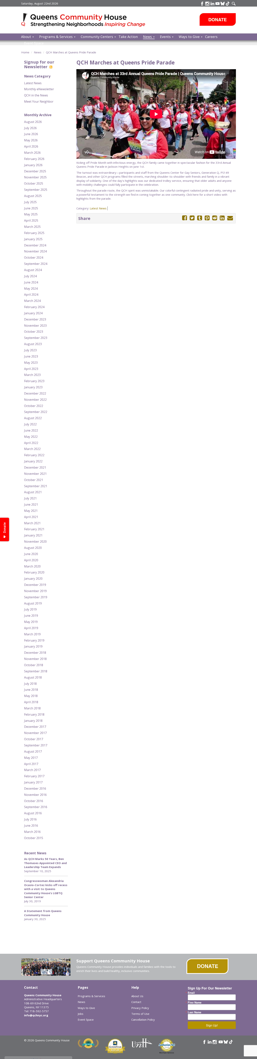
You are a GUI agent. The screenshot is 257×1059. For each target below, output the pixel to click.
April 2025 (31, 220)
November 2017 (35, 733)
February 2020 (34, 572)
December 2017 (35, 727)
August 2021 (33, 492)
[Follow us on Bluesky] (223, 4)
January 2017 (33, 782)
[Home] (25, 19)
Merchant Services (166, 1053)
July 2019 (30, 609)
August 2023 (33, 344)
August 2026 (33, 122)
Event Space (34, 43)
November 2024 (35, 251)
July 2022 (30, 424)
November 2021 (35, 474)
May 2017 (31, 758)
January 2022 (33, 461)
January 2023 (33, 387)
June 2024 (31, 282)
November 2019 (35, 591)
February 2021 (34, 529)
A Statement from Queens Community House (43, 913)
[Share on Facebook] (184, 218)
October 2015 (33, 838)
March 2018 (32, 708)
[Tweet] (192, 218)
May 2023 (31, 363)
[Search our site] (234, 4)
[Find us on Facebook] (202, 4)
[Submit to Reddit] (214, 218)
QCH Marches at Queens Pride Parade (71, 52)
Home (25, 52)
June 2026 (31, 134)
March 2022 (32, 449)
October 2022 (33, 406)
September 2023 (35, 338)
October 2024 (33, 257)
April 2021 (31, 517)
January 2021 (33, 535)
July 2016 (30, 819)
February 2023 (34, 381)
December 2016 (35, 788)
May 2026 (31, 140)
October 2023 (33, 332)
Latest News (33, 83)
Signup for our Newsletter (39, 64)
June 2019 (31, 616)
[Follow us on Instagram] (215, 1042)
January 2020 (33, 578)
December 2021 (35, 467)
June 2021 (31, 504)
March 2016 (32, 832)
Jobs (80, 1014)
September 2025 (35, 190)
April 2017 (31, 764)
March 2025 (32, 227)
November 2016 (35, 795)
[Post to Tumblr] (199, 218)
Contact (136, 1002)
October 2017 (33, 739)
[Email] (230, 218)
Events (166, 36)
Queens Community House (88, 20)
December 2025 (35, 171)
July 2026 (30, 128)
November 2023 (35, 325)
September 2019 (35, 597)
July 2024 (30, 276)
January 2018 (33, 721)
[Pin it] (207, 218)
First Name (194, 1002)
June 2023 (31, 356)
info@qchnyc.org (36, 1015)
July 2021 (30, 498)
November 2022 (35, 400)
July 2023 (30, 350)
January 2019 (33, 646)
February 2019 (34, 640)
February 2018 (34, 714)
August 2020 (33, 548)
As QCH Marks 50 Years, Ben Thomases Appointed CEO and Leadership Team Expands (45, 863)
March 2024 (32, 301)
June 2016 (31, 825)
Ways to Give (190, 36)
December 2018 (35, 653)
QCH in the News (36, 95)
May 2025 (31, 214)
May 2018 (31, 696)
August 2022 (33, 418)
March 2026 (32, 153)
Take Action (128, 36)
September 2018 (35, 671)
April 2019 (31, 628)
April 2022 (31, 443)
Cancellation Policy (143, 1019)
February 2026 (34, 159)
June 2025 (31, 208)
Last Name (194, 1012)
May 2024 (31, 288)
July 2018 (30, 684)
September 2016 (35, 807)
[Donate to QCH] (218, 19)
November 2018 (35, 659)
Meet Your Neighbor (38, 101)
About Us (137, 996)
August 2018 (33, 677)
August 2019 (33, 603)
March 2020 (32, 566)
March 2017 (32, 770)
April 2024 (31, 294)
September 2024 (35, 264)
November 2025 (35, 177)
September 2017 (35, 745)
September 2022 (35, 412)
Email (191, 992)
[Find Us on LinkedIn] (212, 4)
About (26, 36)
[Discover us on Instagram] (207, 4)
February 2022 (34, 455)
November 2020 (35, 541)
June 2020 (31, 554)
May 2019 (31, 622)
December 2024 (35, 245)
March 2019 (32, 634)
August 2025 (33, 196)
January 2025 (33, 239)
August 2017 (33, 751)
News (148, 36)
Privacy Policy (140, 1008)
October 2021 (33, 480)
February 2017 (34, 776)
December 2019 (35, 585)
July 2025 (30, 202)
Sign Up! (212, 1025)
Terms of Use (140, 1014)
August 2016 (33, 813)
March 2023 (32, 375)
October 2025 (33, 183)
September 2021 (35, 486)
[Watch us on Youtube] (217, 4)
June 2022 (31, 430)
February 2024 (34, 307)
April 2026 (31, 146)
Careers (211, 36)
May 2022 (31, 437)
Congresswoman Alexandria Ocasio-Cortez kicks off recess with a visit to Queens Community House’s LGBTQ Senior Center (45, 889)
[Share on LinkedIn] (222, 218)
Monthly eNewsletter (39, 89)
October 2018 (33, 665)
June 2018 (31, 690)
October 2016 (33, 801)
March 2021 (32, 523)
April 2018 (31, 702)
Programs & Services (56, 36)
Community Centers (97, 36)
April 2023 (31, 369)
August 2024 (33, 270)
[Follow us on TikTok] (228, 4)
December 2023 (35, 319)
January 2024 (33, 313)
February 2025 (34, 233)
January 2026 (33, 165)
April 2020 (31, 560)
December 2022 (35, 393)
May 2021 (31, 511)
